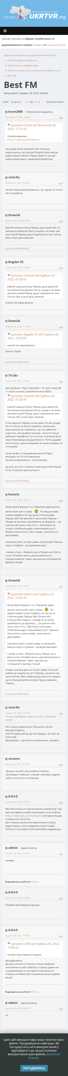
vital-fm (14, 177)
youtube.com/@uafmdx (16, 248)
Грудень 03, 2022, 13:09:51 (17, 586)
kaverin (13, 494)
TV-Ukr (13, 375)
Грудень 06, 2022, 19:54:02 (17, 935)
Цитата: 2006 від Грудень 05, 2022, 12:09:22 (33, 945)
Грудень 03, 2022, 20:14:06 (17, 764)
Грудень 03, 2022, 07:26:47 (17, 220)
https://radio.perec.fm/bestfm (23, 139)
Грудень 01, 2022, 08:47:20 (17, 182)
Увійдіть (38, 44)
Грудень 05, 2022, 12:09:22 (17, 897)
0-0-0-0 (13, 796)
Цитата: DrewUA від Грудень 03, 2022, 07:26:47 (31, 277)
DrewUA (14, 215)
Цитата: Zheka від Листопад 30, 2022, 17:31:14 (31, 127)
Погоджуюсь (34, 1068)
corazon (14, 759)
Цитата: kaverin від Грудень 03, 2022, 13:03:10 (30, 596)
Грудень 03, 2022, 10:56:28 (17, 267)
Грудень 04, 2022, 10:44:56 (17, 853)
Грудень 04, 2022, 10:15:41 (17, 802)
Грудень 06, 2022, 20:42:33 (17, 1008)
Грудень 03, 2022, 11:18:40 (17, 326)
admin (13, 848)
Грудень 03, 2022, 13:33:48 (17, 713)
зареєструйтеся (56, 44)
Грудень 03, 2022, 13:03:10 (17, 499)
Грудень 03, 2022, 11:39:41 (17, 381)
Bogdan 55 (15, 262)
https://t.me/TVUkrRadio (17, 480)
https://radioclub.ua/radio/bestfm (23, 815)
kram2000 (15, 112)
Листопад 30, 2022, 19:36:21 (18, 117)
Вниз (5, 102)
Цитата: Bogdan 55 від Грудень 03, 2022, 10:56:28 (33, 336)
